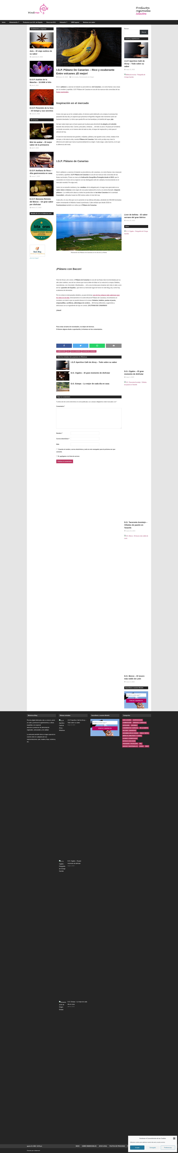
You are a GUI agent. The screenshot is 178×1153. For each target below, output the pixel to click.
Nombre (59, 433)
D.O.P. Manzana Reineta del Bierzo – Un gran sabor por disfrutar (41, 201)
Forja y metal (144, 733)
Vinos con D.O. (51, 22)
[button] (174, 1138)
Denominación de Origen (86, 77)
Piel (140, 743)
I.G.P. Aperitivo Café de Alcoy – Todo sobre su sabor (94, 362)
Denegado (153, 1147)
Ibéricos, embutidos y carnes (132, 735)
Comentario (60, 406)
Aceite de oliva (137, 720)
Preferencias (168, 1147)
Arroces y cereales (139, 722)
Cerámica (134, 725)
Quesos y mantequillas (130, 746)
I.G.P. (68, 351)
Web (57, 444)
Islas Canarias (76, 351)
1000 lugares (75, 22)
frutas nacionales (62, 92)
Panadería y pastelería (130, 743)
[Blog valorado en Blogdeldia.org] (37, 251)
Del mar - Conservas (129, 730)
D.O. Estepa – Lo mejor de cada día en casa (90, 384)
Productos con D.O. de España (32, 22)
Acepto (137, 1147)
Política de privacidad (117, 1146)
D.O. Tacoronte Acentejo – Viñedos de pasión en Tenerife (135, 525)
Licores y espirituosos (132, 38)
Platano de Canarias (89, 351)
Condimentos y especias (38, 29)
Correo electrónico (62, 438)
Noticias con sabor (89, 22)
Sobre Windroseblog (89, 1146)
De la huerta (75, 77)
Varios (141, 746)
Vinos (127, 226)
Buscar (126, 28)
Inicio (3, 22)
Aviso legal (103, 1146)
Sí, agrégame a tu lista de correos (68, 456)
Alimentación (13, 22)
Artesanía (63, 22)
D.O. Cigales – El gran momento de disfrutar (90, 373)
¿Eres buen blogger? (34, 258)
